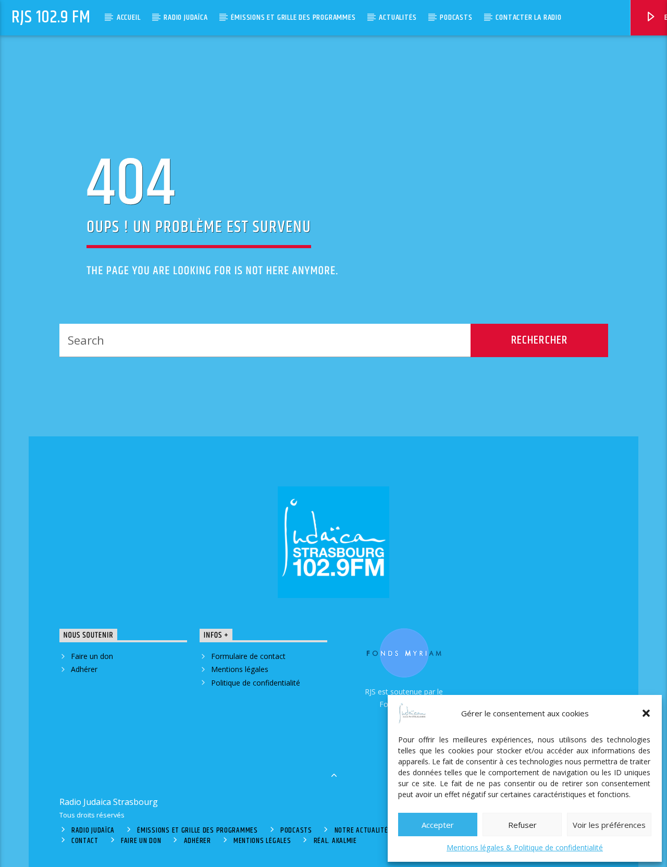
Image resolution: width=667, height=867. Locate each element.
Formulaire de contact (248, 656)
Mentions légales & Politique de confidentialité (525, 847)
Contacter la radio (528, 17)
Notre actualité (361, 830)
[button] (646, 713)
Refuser (522, 825)
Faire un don (92, 656)
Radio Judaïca (185, 17)
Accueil (129, 17)
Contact (84, 841)
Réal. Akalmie (335, 841)
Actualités (397, 17)
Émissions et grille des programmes (293, 17)
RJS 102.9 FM (51, 17)
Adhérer (84, 669)
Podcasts (456, 17)
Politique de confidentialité (255, 683)
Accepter (438, 825)
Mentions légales (239, 669)
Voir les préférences (609, 825)
